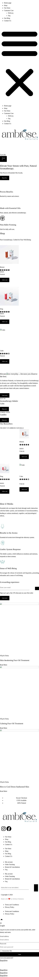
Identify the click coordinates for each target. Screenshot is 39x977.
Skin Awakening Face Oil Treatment (14, 660)
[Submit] (37, 588)
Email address (4, 936)
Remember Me (7, 951)
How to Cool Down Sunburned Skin (14, 787)
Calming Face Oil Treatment (11, 723)
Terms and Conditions (12, 905)
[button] (19, 63)
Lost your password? (6, 958)
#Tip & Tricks (4, 655)
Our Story (7, 8)
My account (8, 862)
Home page (7, 3)
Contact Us (7, 21)
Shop (5, 5)
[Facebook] (8, 828)
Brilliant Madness (18, 899)
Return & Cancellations (12, 867)
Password (3, 943)
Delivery (11, 13)
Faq (9, 15)
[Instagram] (3, 828)
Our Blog (7, 18)
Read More (3, 665)
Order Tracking (10, 864)
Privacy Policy (9, 907)
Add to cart (4, 280)
